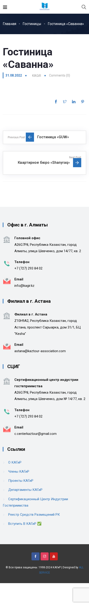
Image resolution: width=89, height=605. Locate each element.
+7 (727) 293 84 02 (28, 268)
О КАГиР (14, 462)
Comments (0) (59, 75)
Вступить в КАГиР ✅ (25, 524)
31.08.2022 (13, 75)
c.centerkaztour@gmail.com (35, 434)
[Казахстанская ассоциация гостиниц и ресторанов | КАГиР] (44, 7)
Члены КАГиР (18, 471)
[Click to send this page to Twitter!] (64, 101)
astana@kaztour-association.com (40, 351)
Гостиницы (32, 24)
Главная (9, 24)
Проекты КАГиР (20, 481)
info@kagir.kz (24, 286)
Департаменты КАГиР (25, 490)
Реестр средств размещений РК (34, 515)
